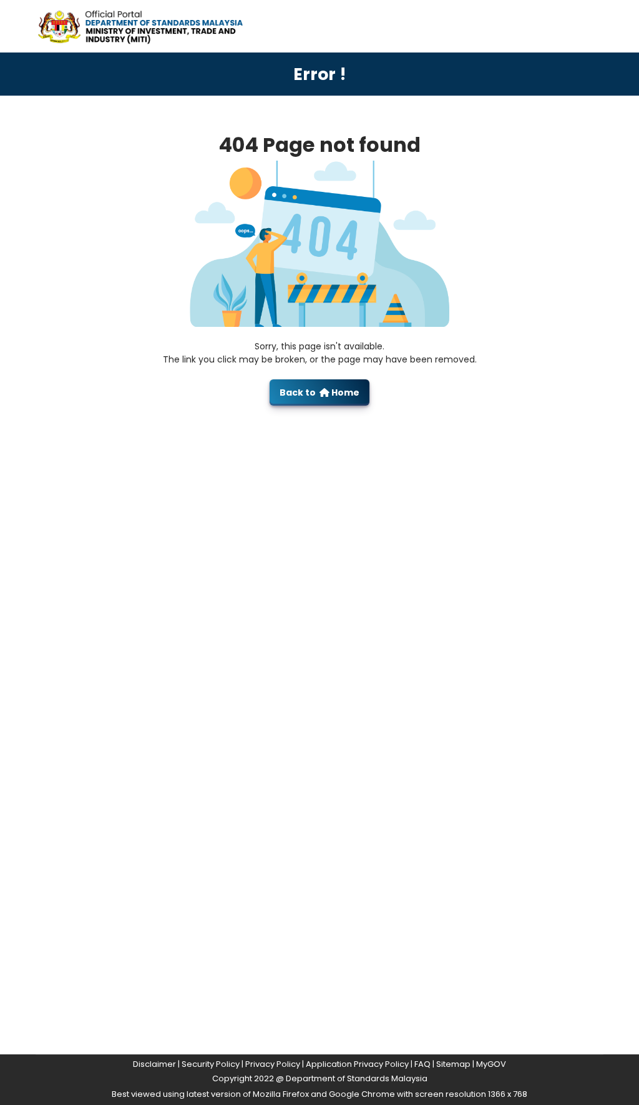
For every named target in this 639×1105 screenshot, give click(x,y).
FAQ (422, 1064)
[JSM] (155, 25)
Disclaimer (154, 1064)
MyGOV (491, 1064)
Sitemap (453, 1064)
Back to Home (319, 392)
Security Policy (211, 1064)
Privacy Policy (272, 1064)
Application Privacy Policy (357, 1064)
